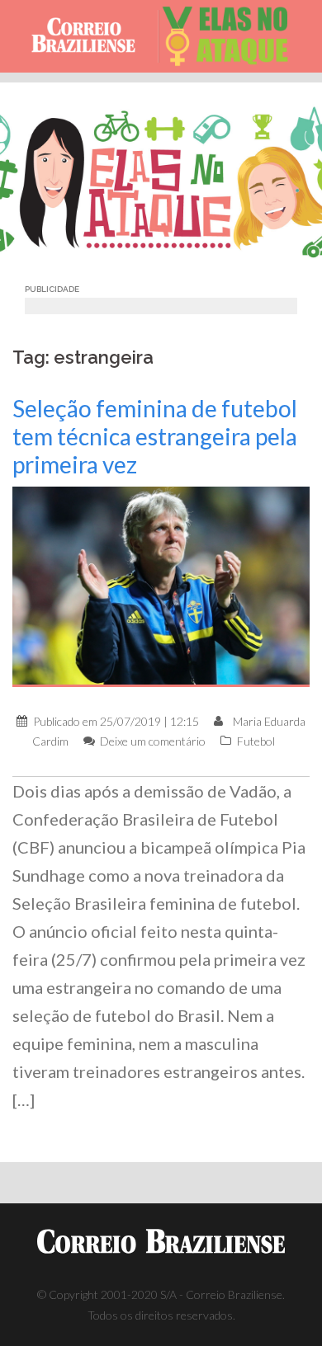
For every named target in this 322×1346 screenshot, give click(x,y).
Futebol (256, 741)
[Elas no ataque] (232, 36)
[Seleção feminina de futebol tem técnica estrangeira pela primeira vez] (161, 585)
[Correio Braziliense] (90, 36)
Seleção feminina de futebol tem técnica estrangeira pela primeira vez (154, 436)
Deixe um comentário (153, 741)
